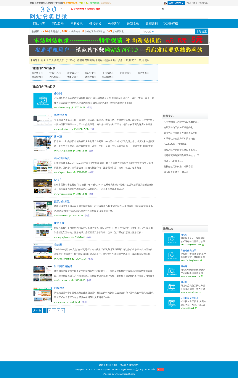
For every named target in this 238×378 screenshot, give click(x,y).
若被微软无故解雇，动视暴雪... (179, 166)
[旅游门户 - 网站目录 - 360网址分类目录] (48, 12)
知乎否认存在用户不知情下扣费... (180, 138)
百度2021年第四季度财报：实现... (180, 149)
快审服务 (124, 365)
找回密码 (203, 3)
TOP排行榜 (170, 23)
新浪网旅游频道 (63, 266)
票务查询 (36, 76)
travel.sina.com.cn (62, 280)
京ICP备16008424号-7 (146, 369)
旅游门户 (53, 73)
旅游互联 (59, 223)
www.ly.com (59, 302)
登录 (189, 3)
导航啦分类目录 (188, 250)
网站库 (184, 234)
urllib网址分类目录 (190, 298)
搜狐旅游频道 (62, 201)
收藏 (89, 107)
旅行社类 (89, 73)
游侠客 (58, 179)
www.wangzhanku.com (191, 244)
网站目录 (58, 23)
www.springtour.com (63, 129)
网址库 (184, 282)
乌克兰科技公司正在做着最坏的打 (180, 133)
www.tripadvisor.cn (62, 258)
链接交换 (95, 23)
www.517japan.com (63, 150)
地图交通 (71, 76)
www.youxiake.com (63, 194)
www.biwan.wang (62, 107)
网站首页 (39, 23)
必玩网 (58, 93)
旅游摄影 (142, 73)
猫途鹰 (58, 244)
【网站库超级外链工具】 (109, 60)
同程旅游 (59, 288)
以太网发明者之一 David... (176, 172)
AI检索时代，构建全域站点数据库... (181, 122)
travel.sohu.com (61, 215)
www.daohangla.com (190, 260)
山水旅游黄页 (62, 158)
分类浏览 (114, 23)
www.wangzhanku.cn (190, 276)
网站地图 (134, 365)
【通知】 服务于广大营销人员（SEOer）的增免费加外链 (62, 60)
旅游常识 (89, 76)
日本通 (58, 136)
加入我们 (113, 365)
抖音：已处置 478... (173, 161)
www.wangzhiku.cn (189, 292)
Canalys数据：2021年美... (176, 144)
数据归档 (152, 23)
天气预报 (53, 76)
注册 (195, 3)
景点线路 (106, 73)
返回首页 (103, 365)
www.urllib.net (187, 308)
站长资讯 (77, 23)
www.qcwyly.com (62, 237)
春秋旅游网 (60, 115)
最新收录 (133, 23)
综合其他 (106, 76)
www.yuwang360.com (125, 374)
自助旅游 (124, 73)
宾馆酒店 (71, 73)
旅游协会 (36, 73)
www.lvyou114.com (63, 172)
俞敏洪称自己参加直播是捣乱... (179, 127)
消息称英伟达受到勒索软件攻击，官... (182, 155)
